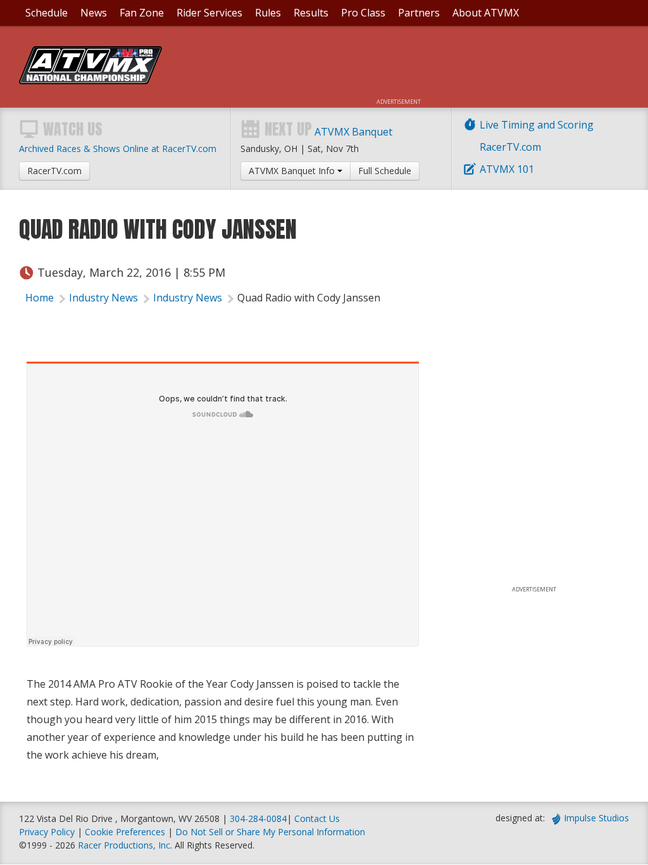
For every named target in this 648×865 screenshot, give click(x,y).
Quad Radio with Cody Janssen (308, 298)
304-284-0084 (258, 818)
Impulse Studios (596, 818)
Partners (419, 13)
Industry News (103, 298)
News (93, 13)
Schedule (46, 13)
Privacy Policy (47, 832)
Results (311, 13)
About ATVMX (485, 13)
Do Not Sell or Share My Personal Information (270, 832)
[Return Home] (90, 80)
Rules (268, 13)
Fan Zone (142, 13)
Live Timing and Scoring (537, 125)
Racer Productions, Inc (124, 845)
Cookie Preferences (126, 832)
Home (39, 298)
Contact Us (317, 818)
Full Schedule (384, 171)
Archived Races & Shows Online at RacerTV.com (117, 148)
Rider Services (209, 13)
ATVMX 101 (507, 169)
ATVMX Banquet (353, 132)
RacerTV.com (510, 147)
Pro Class (363, 13)
